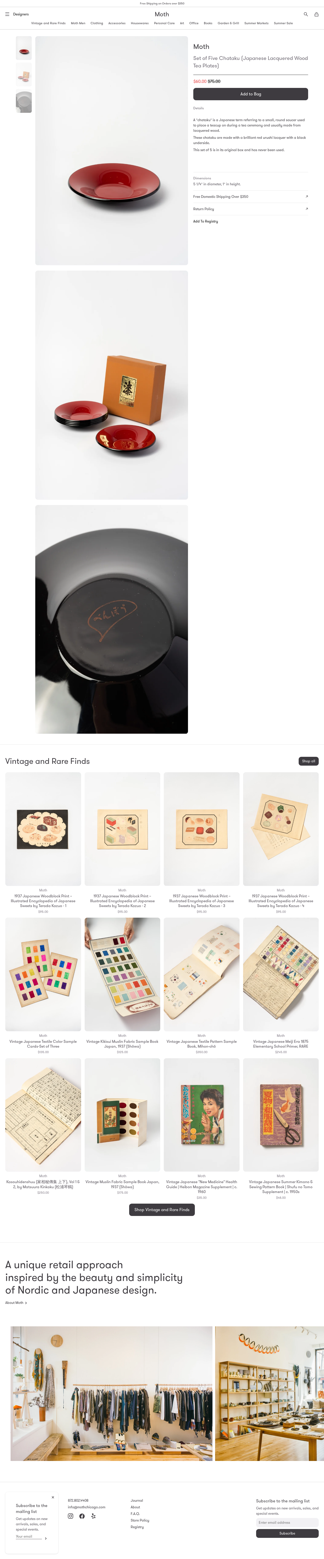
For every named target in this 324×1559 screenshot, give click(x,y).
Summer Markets (256, 23)
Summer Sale (283, 23)
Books (208, 23)
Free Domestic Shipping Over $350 (220, 196)
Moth (162, 14)
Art (182, 23)
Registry (137, 1526)
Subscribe (45, 1538)
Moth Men (78, 23)
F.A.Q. (135, 1513)
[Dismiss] (53, 1497)
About (135, 1507)
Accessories (117, 23)
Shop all (308, 761)
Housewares (140, 23)
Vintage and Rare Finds (48, 23)
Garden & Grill (228, 23)
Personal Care (164, 23)
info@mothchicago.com (86, 1507)
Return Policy (203, 209)
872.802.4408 (78, 1500)
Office (194, 23)
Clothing (97, 23)
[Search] (306, 14)
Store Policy (140, 1520)
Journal (137, 1500)
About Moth (14, 1302)
